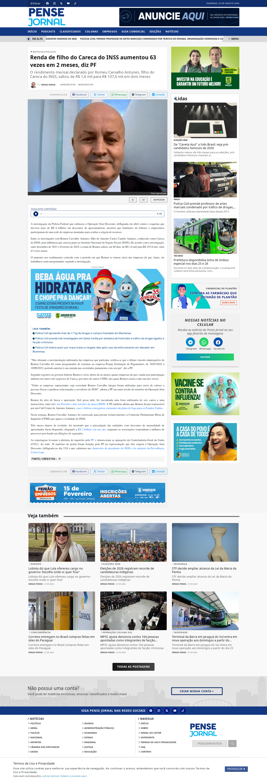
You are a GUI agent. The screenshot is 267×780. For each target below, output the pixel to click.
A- (133, 199)
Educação (90, 751)
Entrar (36, 3)
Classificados (70, 31)
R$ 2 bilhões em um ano (92, 429)
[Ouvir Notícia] (35, 213)
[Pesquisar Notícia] (232, 743)
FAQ (142, 747)
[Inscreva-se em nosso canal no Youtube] (175, 710)
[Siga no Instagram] (54, 3)
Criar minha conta (195, 691)
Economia (90, 732)
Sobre (144, 728)
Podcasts (48, 31)
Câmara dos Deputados (44, 747)
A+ (143, 199)
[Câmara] (205, 441)
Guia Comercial (133, 31)
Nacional (36, 737)
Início (32, 31)
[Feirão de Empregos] (97, 493)
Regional (90, 742)
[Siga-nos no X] (167, 710)
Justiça (88, 747)
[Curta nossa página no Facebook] (151, 710)
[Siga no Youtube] (68, 3)
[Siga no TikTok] (75, 3)
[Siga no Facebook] (47, 3)
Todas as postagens (133, 666)
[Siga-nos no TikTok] (183, 710)
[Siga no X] (61, 3)
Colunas (91, 31)
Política (35, 723)
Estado (88, 737)
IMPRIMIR (159, 199)
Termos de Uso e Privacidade (158, 742)
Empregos (109, 31)
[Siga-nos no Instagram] (159, 710)
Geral (34, 728)
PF (92, 440)
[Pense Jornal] (62, 17)
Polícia (35, 732)
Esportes (35, 742)
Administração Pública (99, 728)
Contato (145, 751)
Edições (155, 31)
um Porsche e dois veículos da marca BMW (81, 404)
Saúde (34, 751)
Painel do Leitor (150, 732)
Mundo (88, 723)
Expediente (147, 737)
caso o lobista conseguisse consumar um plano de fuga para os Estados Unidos (119, 408)
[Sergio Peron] (179, 17)
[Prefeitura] (205, 67)
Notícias (172, 31)
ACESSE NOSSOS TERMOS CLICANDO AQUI (64, 776)
